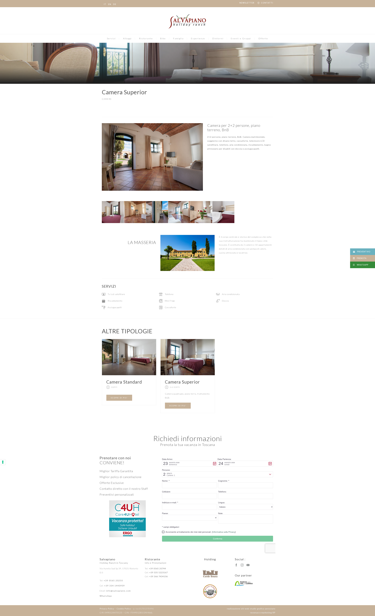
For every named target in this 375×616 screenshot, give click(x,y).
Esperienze (198, 38)
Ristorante (146, 38)
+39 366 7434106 (158, 576)
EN (109, 4)
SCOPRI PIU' (119, 398)
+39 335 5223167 (158, 572)
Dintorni (218, 38)
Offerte (263, 38)
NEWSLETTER (247, 3)
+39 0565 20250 (113, 580)
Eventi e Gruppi (241, 38)
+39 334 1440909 (114, 585)
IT (105, 4)
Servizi (111, 38)
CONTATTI (267, 3)
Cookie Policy (124, 608)
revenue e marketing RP (262, 612)
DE (114, 4)
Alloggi (127, 38)
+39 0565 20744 (157, 568)
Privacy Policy (107, 608)
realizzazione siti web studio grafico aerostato (251, 608)
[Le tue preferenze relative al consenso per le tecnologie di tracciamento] (3, 462)
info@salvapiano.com (118, 590)
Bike (163, 38)
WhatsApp (106, 596)
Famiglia (178, 38)
